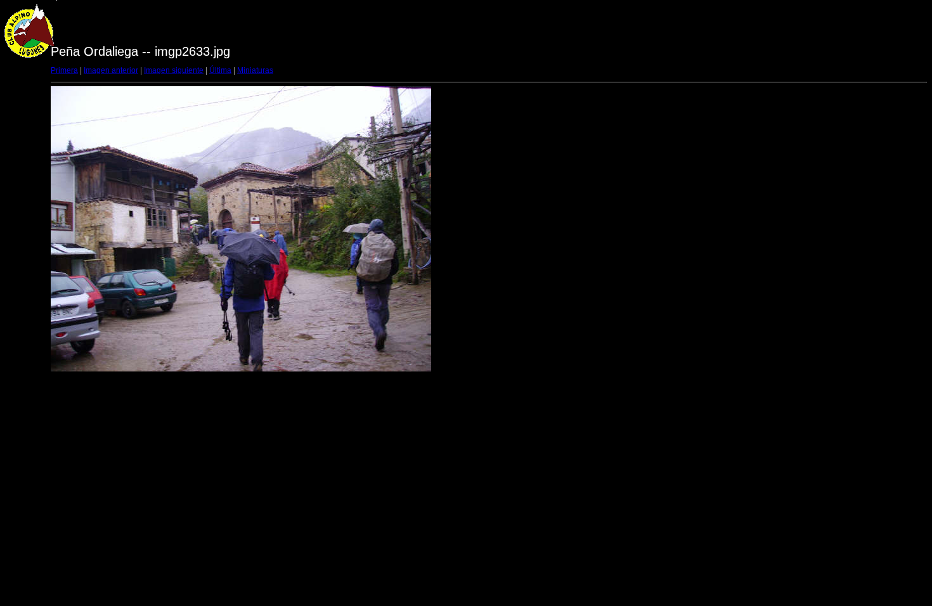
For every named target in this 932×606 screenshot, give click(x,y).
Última (220, 70)
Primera (64, 70)
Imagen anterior (111, 70)
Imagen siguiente (174, 70)
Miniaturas (255, 70)
